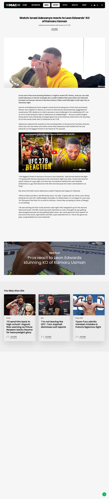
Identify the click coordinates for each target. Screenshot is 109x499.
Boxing (8, 318)
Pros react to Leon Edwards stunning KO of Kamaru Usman (54, 258)
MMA (42, 318)
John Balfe (54, 29)
